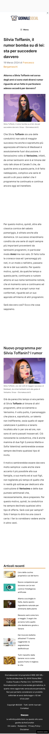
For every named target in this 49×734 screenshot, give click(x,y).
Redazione (22, 726)
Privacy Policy (34, 726)
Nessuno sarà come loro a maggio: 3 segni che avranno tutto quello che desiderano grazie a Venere (28, 622)
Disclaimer (24, 729)
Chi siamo (12, 726)
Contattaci (24, 708)
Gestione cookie (42, 732)
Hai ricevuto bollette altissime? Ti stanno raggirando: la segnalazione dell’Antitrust (27, 642)
